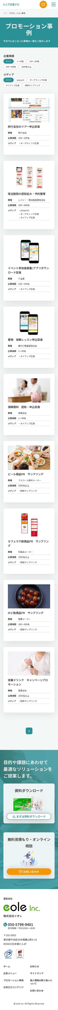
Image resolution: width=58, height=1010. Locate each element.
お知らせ (34, 966)
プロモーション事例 (13, 980)
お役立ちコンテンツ (13, 987)
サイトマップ (36, 973)
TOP (5, 13)
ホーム (6, 966)
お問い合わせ (36, 990)
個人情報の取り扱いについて (41, 982)
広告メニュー (10, 973)
